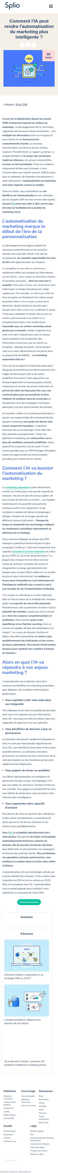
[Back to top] (54, 1161)
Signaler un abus (37, 1154)
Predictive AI (9, 1108)
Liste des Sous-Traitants (39, 1144)
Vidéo (41, 1109)
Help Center (43, 1122)
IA (13, 203)
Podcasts (42, 1113)
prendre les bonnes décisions (29, 551)
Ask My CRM (9, 1118)
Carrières (7, 1138)
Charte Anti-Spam (37, 1147)
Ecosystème (8, 1134)
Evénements (44, 1099)
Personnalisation (28, 1096)
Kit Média (42, 1106)
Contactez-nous (10, 1141)
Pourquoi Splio (10, 1131)
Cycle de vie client (28, 1105)
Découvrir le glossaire (29, 902)
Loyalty (7, 1111)
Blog (41, 1096)
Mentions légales (37, 1131)
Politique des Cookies (39, 1151)
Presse (41, 1103)
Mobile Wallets (10, 1115)
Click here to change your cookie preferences (15, 1172)
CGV (32, 1134)
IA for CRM (21, 104)
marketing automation (18, 487)
